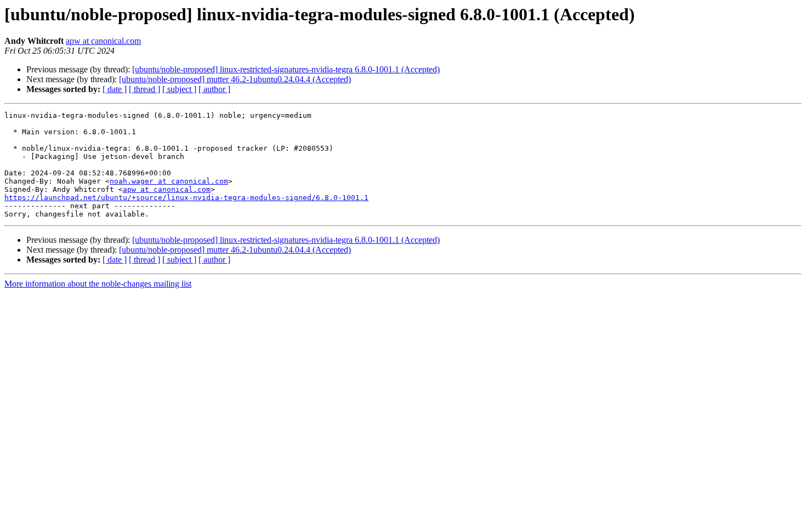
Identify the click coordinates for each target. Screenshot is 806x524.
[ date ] (115, 89)
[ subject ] (179, 89)
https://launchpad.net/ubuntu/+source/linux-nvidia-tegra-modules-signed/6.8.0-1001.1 (186, 197)
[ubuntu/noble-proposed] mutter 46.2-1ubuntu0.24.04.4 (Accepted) (235, 79)
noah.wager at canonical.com (169, 181)
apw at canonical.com (103, 40)
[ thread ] (144, 89)
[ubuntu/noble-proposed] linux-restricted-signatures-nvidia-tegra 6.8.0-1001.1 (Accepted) (286, 69)
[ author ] (214, 89)
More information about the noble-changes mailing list (97, 283)
